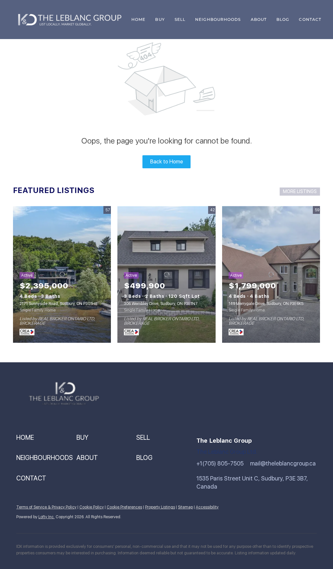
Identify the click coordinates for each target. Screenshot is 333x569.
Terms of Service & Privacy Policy (46, 507)
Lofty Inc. (46, 517)
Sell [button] (180, 19)
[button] (46, 438)
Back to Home (166, 162)
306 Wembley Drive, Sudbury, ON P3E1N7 (161, 303)
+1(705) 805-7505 (220, 463)
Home (138, 19)
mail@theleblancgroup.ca (283, 463)
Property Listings (160, 507)
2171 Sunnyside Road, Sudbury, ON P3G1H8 (58, 303)
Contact (310, 19)
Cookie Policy (91, 507)
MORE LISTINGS (300, 191)
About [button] (259, 19)
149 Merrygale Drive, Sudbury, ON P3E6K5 (266, 303)
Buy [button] (160, 19)
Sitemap (185, 507)
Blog (282, 19)
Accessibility (207, 507)
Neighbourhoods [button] (218, 19)
